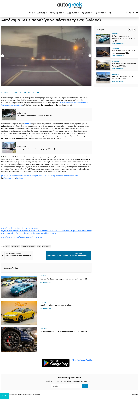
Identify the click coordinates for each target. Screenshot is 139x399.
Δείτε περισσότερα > (45, 282)
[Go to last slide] (129, 29)
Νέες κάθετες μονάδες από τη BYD (19, 255)
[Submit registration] (85, 386)
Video (7, 246)
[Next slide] (89, 55)
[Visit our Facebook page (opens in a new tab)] (125, 13)
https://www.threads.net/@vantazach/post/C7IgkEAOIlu (21, 237)
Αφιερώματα (56, 13)
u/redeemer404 (8, 178)
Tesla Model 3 (46, 246)
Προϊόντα (99, 13)
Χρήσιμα (86, 13)
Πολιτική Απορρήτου (26, 394)
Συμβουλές (72, 13)
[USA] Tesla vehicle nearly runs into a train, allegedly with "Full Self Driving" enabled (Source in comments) (39, 176)
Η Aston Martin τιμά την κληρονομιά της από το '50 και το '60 (123, 38)
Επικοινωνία (36, 394)
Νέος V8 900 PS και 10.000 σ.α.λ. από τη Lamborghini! (67, 255)
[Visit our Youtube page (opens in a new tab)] (136, 13)
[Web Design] (134, 394)
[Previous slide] (2, 55)
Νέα (31, 13)
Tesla (38, 246)
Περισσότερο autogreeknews (9, 394)
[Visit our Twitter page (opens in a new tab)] (132, 13)
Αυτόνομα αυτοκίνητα (28, 246)
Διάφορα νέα (15, 246)
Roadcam (19, 178)
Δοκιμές (41, 13)
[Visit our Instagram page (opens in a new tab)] (129, 13)
